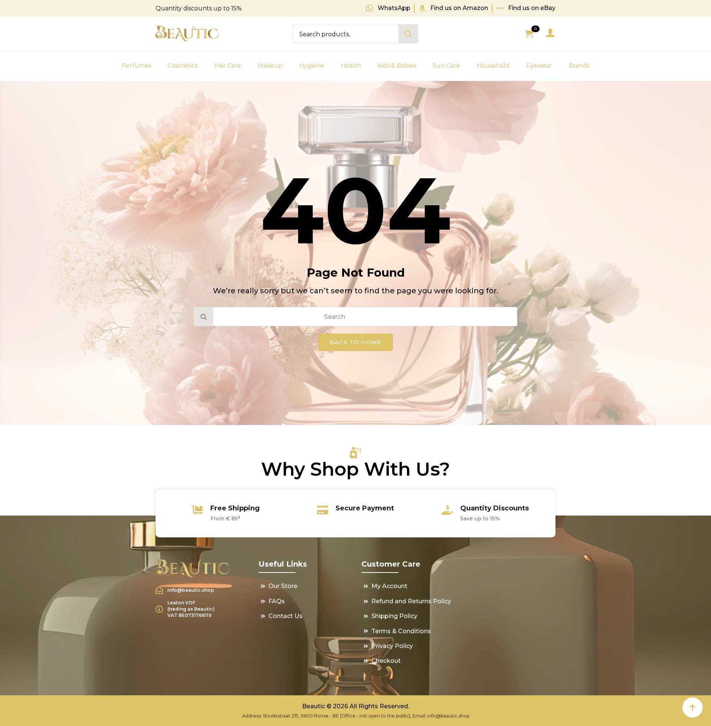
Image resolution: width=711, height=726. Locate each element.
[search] (408, 34)
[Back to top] (692, 707)
